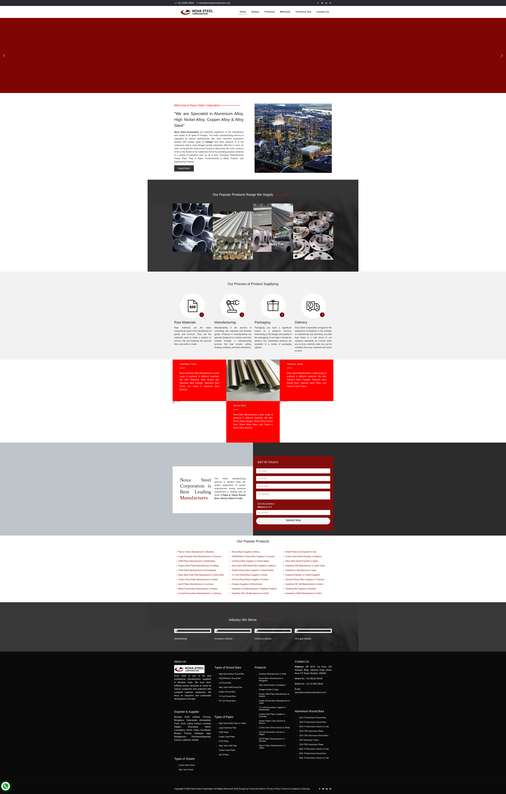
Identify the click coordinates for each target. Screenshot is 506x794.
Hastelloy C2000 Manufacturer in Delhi (303, 593)
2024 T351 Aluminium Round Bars (314, 735)
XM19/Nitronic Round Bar (230, 678)
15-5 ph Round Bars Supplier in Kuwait (250, 579)
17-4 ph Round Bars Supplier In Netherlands (272, 708)
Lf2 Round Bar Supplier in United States (250, 561)
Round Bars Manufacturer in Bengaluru (271, 679)
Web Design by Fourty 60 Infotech (250, 789)
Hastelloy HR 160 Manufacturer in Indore (304, 584)
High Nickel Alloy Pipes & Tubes (232, 723)
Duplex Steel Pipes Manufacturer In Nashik (274, 695)
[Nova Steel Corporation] (193, 12)
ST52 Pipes (224, 741)
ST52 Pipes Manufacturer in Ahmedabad (197, 570)
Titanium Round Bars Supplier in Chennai (304, 579)
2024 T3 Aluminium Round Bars (312, 722)
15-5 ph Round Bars (227, 701)
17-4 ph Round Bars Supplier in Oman (249, 575)
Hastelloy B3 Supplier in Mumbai (300, 589)
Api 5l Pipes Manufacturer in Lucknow (195, 584)
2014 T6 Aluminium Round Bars (312, 717)
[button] (4, 55)
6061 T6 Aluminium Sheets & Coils (314, 758)
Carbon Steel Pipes (227, 750)
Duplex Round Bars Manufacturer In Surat (274, 702)
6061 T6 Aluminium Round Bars (312, 753)
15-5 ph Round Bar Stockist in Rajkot (272, 733)
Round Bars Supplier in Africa (245, 552)
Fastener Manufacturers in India (272, 674)
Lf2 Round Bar (225, 683)
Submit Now (293, 520)
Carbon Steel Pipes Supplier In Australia (272, 715)
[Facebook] (318, 3)
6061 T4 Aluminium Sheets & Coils (314, 749)
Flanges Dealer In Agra (269, 689)
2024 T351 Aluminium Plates (311, 731)
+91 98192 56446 (314, 678)
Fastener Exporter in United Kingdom (302, 575)
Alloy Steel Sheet (186, 769)
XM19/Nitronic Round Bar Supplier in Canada (253, 556)
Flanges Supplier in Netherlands (247, 584)
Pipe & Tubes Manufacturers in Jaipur (272, 746)
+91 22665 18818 (185, 3)
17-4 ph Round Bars (227, 696)
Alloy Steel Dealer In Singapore (272, 685)
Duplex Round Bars (227, 692)
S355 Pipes (224, 732)
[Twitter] (322, 3)
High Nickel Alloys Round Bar (231, 674)
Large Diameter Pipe (227, 728)
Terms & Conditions (291, 789)
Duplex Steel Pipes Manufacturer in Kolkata (198, 566)
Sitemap (306, 789)
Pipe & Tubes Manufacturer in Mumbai (196, 552)
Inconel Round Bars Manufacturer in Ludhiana (199, 593)
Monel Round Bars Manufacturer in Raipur (198, 589)
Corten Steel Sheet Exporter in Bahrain (303, 556)
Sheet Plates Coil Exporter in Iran (300, 552)
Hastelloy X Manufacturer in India (300, 570)
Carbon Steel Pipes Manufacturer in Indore (198, 579)
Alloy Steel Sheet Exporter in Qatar (301, 561)
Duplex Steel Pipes (227, 737)
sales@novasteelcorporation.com (214, 3)
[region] (253, 55)
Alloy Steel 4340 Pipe (228, 745)
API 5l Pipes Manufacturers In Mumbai (272, 740)
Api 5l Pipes (224, 754)
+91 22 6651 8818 (314, 684)
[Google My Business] (330, 3)
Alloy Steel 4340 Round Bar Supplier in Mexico (254, 566)
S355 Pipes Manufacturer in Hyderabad (196, 561)
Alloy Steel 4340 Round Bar (230, 687)
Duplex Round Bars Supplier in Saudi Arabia (253, 570)
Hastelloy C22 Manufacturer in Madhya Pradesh (254, 589)
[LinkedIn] (326, 3)
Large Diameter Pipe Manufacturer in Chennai (199, 556)
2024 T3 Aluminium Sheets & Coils (314, 726)
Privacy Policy (273, 789)
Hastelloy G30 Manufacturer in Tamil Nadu (305, 566)
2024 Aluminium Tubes (309, 740)
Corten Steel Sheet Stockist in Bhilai (274, 727)
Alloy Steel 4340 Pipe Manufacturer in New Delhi (201, 575)
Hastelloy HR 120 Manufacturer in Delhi (250, 593)
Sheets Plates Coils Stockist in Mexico (272, 722)
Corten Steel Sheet (187, 765)
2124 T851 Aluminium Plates (311, 744)
